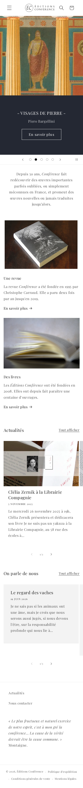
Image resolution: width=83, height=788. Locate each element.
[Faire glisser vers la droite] (51, 554)
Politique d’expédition (62, 771)
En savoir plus (41, 134)
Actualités (16, 693)
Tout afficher (69, 430)
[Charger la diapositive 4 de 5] (47, 159)
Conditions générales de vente (30, 778)
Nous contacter (20, 703)
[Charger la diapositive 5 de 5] (53, 159)
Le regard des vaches (32, 592)
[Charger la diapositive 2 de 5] (36, 159)
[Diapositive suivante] (60, 159)
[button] (9, 8)
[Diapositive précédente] (22, 159)
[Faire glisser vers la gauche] (31, 554)
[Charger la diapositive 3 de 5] (41, 159)
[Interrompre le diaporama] (78, 159)
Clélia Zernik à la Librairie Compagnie (35, 494)
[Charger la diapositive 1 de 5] (30, 159)
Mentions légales (65, 778)
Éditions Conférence (30, 771)
